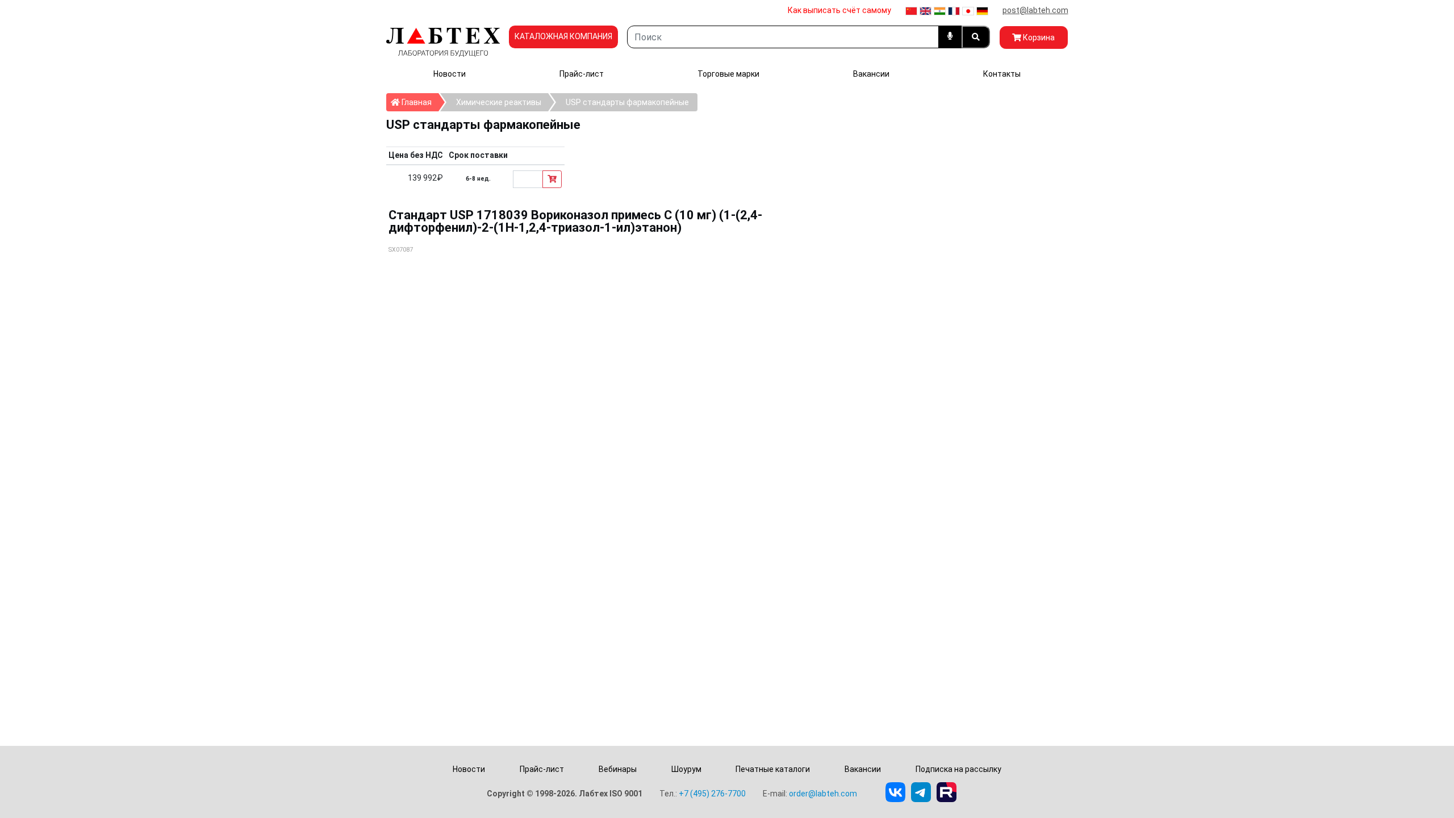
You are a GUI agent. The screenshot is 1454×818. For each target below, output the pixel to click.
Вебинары (618, 769)
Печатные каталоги (773, 769)
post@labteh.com (1035, 10)
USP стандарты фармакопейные (627, 102)
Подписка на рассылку (958, 769)
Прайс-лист (581, 73)
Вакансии (871, 73)
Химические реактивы (498, 102)
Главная (419, 102)
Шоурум (686, 769)
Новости (449, 73)
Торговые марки (728, 73)
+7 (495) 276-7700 (712, 793)
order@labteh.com (823, 793)
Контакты (1002, 73)
